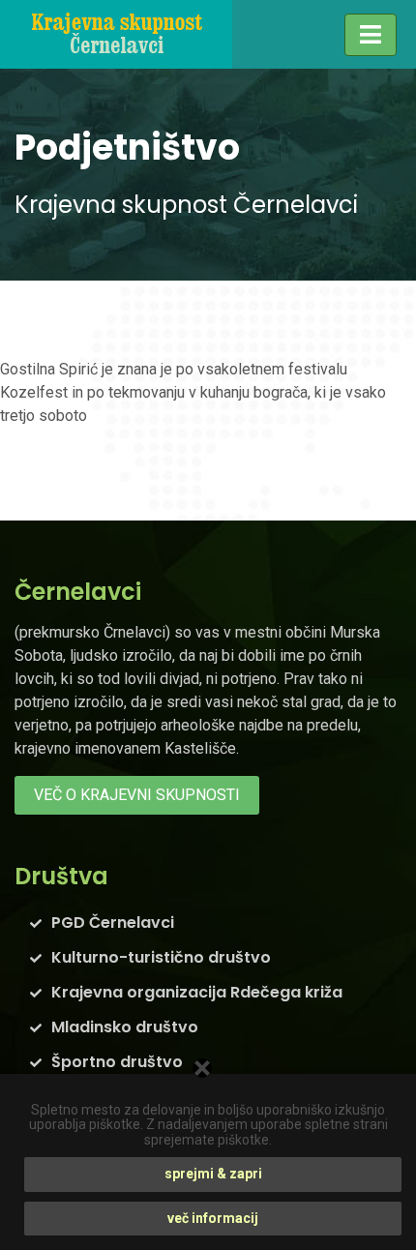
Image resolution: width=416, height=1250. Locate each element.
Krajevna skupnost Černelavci (186, 205)
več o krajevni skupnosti (137, 795)
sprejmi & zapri (213, 1173)
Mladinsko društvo (124, 1027)
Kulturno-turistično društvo (161, 957)
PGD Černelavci (112, 922)
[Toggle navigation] (370, 35)
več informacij (212, 1218)
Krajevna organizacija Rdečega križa (196, 992)
